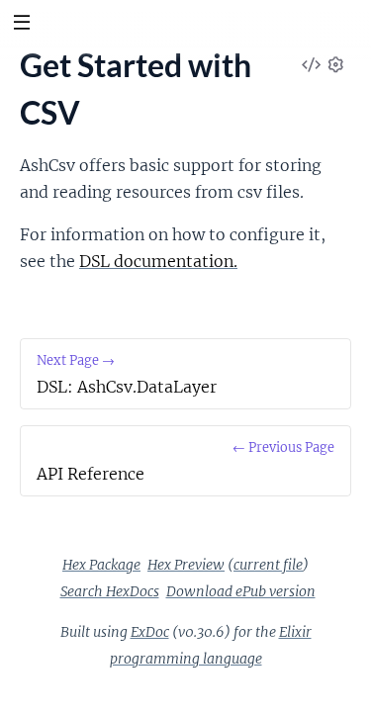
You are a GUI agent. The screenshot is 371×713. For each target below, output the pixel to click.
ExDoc (150, 632)
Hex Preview (186, 565)
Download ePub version (241, 591)
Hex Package (101, 565)
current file (268, 565)
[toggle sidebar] (21, 24)
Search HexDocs (109, 591)
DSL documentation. (158, 261)
